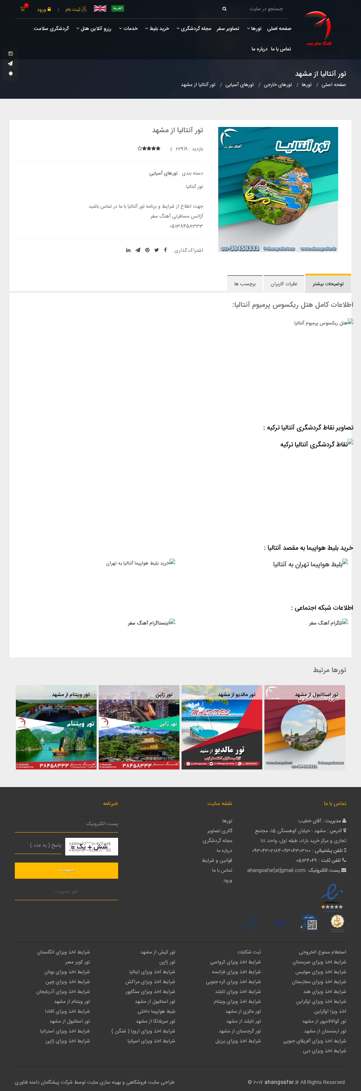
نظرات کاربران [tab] (284, 284)
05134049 (306, 861)
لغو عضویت (66, 892)
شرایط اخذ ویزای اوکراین (321, 1002)
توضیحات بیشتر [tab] (328, 284)
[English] (100, 8)
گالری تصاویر (219, 831)
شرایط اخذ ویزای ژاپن (67, 1041)
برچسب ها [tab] (245, 284)
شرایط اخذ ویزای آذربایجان (63, 992)
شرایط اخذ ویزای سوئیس (320, 972)
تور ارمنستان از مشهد (325, 1031)
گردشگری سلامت (50, 29)
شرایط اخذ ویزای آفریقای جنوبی (314, 1041)
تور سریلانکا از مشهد (155, 1021)
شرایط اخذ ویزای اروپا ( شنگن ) (143, 1031)
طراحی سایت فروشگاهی (150, 1082)
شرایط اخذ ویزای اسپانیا (151, 1041)
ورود (42, 10)
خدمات (129, 29)
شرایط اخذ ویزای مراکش (150, 982)
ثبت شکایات (249, 952)
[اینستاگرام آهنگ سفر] (94, 631)
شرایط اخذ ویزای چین (67, 982)
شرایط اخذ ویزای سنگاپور (150, 992)
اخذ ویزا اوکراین (330, 1011)
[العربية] (118, 8)
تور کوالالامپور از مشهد (324, 1021)
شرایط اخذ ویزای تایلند (238, 992)
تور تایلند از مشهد (243, 1021)
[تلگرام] (10, 64)
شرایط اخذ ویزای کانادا (67, 1011)
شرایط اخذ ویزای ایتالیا (152, 972)
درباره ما (260, 49)
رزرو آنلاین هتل (95, 29)
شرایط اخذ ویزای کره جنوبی (233, 982)
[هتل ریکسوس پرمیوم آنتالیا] (180, 368)
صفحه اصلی (279, 29)
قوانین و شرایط (217, 861)
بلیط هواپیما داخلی (156, 1011)
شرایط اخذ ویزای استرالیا (65, 1031)
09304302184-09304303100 (281, 851)
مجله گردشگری (195, 29)
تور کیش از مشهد (157, 952)
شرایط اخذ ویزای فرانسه (236, 972)
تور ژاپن (163, 694)
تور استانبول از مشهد (316, 694)
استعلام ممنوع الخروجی (322, 952)
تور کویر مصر (77, 962)
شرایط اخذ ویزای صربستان (319, 962)
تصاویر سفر (228, 29)
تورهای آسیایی (163, 173)
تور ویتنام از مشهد (71, 694)
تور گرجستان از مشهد (240, 1031)
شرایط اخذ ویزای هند (324, 992)
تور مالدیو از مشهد (236, 694)
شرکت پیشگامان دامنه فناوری (44, 1082)
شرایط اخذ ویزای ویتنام (237, 1002)
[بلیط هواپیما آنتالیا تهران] (94, 578)
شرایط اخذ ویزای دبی (324, 1051)
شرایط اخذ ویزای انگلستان (63, 952)
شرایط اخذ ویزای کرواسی (235, 962)
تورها (256, 29)
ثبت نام (74, 10)
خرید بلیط (158, 29)
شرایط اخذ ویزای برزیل (238, 1041)
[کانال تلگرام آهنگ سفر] (267, 631)
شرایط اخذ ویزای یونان (67, 972)
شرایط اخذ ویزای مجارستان (319, 982)
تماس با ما (281, 49)
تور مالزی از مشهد (243, 1011)
